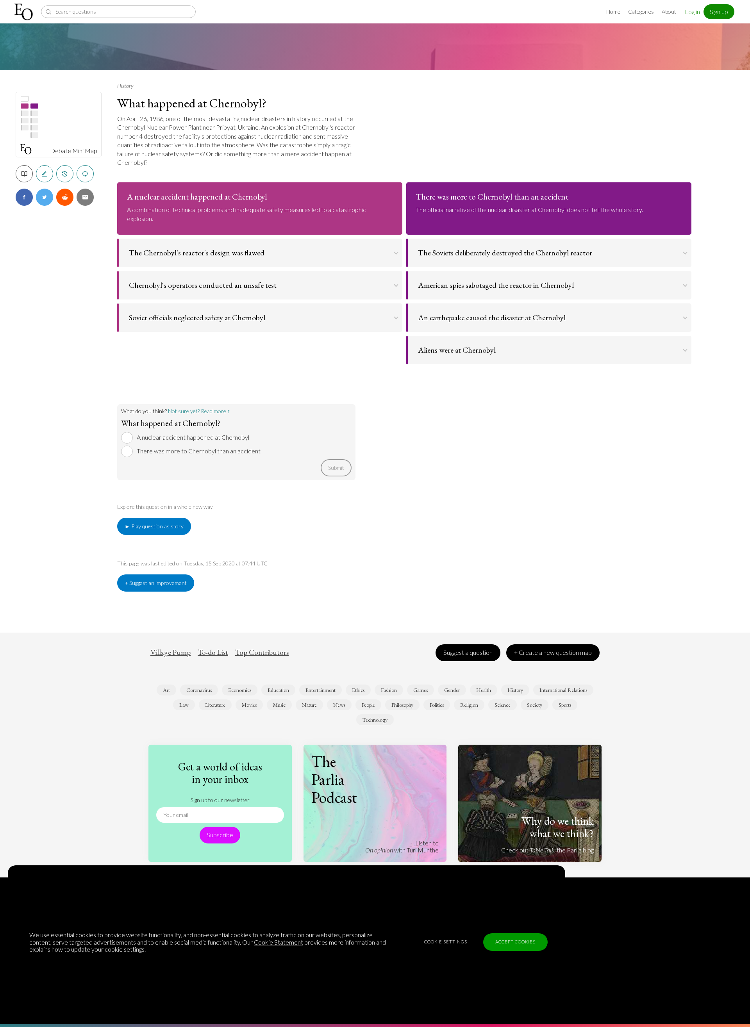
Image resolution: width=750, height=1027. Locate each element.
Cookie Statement (278, 942)
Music (279, 704)
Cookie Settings (445, 941)
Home (613, 11)
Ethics (358, 690)
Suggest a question (468, 652)
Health (483, 690)
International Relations (563, 690)
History (125, 85)
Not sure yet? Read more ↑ (199, 411)
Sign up (719, 11)
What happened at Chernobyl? (191, 103)
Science (503, 704)
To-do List (213, 652)
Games (420, 690)
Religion (469, 704)
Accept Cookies (515, 941)
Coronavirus (199, 690)
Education (278, 690)
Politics (437, 704)
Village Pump (170, 652)
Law (184, 704)
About (669, 11)
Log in (692, 11)
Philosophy (402, 704)
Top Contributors (262, 652)
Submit (336, 467)
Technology (375, 719)
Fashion (389, 690)
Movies (249, 704)
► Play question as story (154, 526)
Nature (309, 704)
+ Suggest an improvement (156, 582)
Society (534, 704)
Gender (452, 690)
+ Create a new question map (553, 652)
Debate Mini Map (73, 150)
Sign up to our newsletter (220, 800)
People (368, 704)
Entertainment (320, 690)
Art (166, 690)
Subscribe (220, 834)
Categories (641, 11)
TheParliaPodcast (334, 779)
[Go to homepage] (24, 12)
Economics (239, 690)
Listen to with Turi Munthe (402, 846)
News (339, 704)
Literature (215, 704)
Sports (565, 704)
